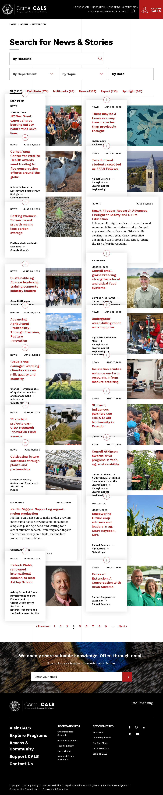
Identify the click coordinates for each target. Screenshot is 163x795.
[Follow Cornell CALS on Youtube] (137, 734)
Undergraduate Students (65, 733)
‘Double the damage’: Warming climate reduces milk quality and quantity (24, 370)
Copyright (15, 785)
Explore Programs (28, 735)
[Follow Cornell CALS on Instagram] (136, 728)
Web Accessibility (51, 785)
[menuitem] (81, 7)
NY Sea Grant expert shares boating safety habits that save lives (23, 124)
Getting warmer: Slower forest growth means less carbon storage (23, 224)
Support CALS (24, 756)
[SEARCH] (133, 10)
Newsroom (39, 24)
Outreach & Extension (123, 7)
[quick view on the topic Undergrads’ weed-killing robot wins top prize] (106, 305)
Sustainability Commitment (24, 789)
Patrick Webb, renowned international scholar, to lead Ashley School (22, 573)
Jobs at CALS (100, 754)
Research (98, 7)
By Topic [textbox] (69, 74)
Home (13, 24)
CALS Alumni (64, 751)
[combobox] (33, 70)
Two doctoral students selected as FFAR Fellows (106, 164)
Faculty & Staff (65, 746)
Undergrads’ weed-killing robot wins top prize (106, 323)
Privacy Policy (31, 785)
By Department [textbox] (25, 74)
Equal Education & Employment (82, 785)
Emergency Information (55, 789)
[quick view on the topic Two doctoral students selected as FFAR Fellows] (106, 146)
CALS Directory (101, 748)
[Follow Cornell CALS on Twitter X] (130, 734)
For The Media (100, 743)
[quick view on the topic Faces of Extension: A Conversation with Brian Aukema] (106, 560)
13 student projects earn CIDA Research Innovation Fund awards (23, 427)
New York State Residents (65, 758)
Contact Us (21, 763)
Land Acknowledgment (115, 785)
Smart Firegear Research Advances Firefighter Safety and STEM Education (119, 215)
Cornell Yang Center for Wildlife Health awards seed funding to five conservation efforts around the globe (25, 164)
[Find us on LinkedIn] (144, 728)
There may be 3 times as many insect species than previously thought (104, 122)
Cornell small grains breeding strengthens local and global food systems (106, 279)
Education (82, 7)
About (125, 11)
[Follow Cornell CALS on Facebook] (129, 728)
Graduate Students (67, 740)
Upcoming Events (102, 737)
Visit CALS (20, 728)
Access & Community (103, 11)
